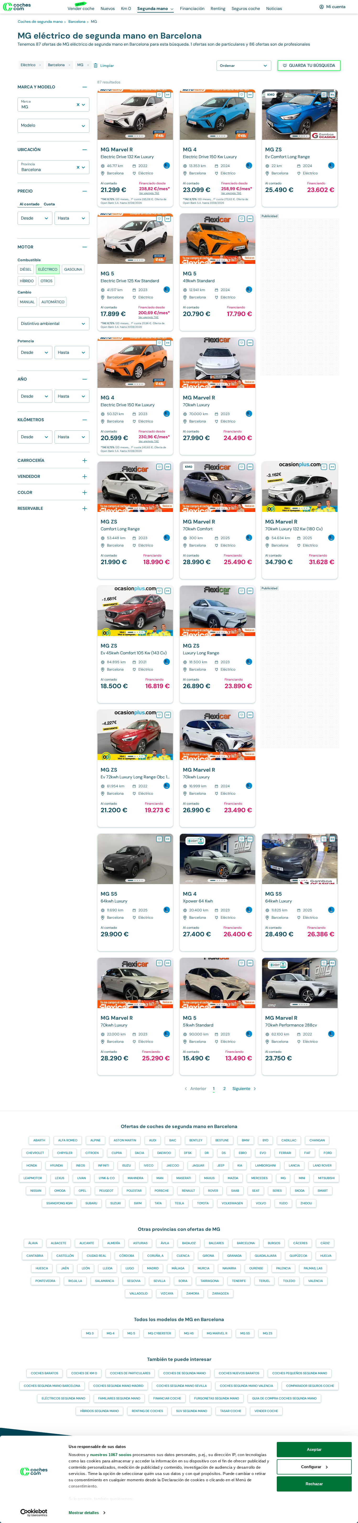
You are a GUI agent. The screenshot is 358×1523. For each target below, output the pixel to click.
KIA (239, 1165)
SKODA (300, 1191)
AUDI (152, 1140)
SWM (138, 1203)
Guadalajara (265, 1256)
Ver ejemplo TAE (149, 193)
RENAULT (188, 1191)
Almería (113, 1243)
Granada (234, 1256)
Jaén (65, 1268)
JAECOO (172, 1165)
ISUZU (126, 1165)
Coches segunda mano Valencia (246, 1386)
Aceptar (314, 1449)
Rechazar (314, 1484)
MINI (302, 1178)
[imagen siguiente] (169, 114)
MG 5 (131, 1333)
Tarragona (209, 1281)
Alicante (86, 1243)
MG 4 (110, 1333)
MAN (159, 1178)
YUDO (283, 1203)
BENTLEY (195, 1140)
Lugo (130, 1268)
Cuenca (183, 1256)
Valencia (315, 1281)
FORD (328, 1153)
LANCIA (294, 1165)
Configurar (311, 1467)
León (86, 1268)
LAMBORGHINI (265, 1165)
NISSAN (35, 1191)
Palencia (283, 1268)
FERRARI (285, 1153)
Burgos (274, 1243)
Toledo (289, 1281)
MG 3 (90, 1333)
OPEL (82, 1191)
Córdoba (126, 1256)
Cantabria (34, 1256)
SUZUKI (115, 1203)
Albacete (58, 1243)
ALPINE (95, 1140)
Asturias (140, 1243)
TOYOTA (203, 1203)
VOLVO (261, 1203)
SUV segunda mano (191, 1411)
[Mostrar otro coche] (135, 136)
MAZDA (233, 1178)
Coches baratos (44, 1373)
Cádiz (325, 1243)
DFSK (188, 1153)
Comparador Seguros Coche (310, 1386)
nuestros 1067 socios (111, 1454)
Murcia (203, 1268)
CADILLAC (288, 1140)
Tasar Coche (230, 1411)
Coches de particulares (130, 1373)
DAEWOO (164, 1153)
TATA (158, 1203)
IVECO (148, 1165)
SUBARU (91, 1203)
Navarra (229, 1268)
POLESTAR (134, 1191)
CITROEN (92, 1153)
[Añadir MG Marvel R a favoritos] (159, 95)
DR (207, 1153)
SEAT (255, 1191)
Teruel (264, 1281)
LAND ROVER (322, 1165)
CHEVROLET (35, 1153)
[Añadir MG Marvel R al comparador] (168, 95)
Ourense (256, 1268)
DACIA (139, 1153)
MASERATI (183, 1178)
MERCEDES (259, 1178)
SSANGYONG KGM (59, 1203)
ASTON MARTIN (125, 1140)
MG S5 (245, 1333)
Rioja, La (75, 1281)
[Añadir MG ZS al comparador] (332, 95)
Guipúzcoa (298, 1256)
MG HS (189, 1333)
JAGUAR (198, 1165)
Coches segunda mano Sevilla (181, 1386)
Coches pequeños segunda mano (299, 1373)
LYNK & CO (107, 1178)
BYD (265, 1140)
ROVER (213, 1191)
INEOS (80, 1165)
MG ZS (267, 1333)
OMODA (60, 1191)
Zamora (192, 1293)
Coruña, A (155, 1256)
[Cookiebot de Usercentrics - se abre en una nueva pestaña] (34, 1513)
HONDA (31, 1165)
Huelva (326, 1256)
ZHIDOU (306, 1203)
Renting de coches (147, 1411)
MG (283, 1178)
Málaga (178, 1268)
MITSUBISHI (326, 1178)
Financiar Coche (167, 1398)
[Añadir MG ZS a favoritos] (324, 95)
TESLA (179, 1203)
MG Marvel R (217, 1333)
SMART (323, 1191)
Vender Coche (266, 1411)
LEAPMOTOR (33, 1178)
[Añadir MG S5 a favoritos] (159, 839)
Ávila (165, 1243)
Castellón (65, 1256)
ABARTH (39, 1140)
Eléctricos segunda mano (63, 1398)
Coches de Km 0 (84, 1373)
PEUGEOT (106, 1191)
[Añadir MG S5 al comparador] (168, 839)
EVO (263, 1153)
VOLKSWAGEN (232, 1203)
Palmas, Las (313, 1268)
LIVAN (81, 1178)
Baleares (216, 1243)
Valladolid (138, 1293)
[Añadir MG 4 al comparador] (250, 95)
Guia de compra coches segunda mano (284, 1398)
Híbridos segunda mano (99, 1411)
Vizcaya (167, 1293)
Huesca (42, 1268)
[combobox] (22, 107)
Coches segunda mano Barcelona (52, 1386)
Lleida (107, 1268)
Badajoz (189, 1243)
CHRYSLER (64, 1153)
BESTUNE (222, 1140)
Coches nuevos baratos (239, 1373)
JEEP (220, 1165)
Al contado (30, 204)
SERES (277, 1191)
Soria (182, 1281)
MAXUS (209, 1178)
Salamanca (104, 1281)
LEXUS (59, 1178)
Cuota (49, 204)
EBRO (243, 1153)
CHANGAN (317, 1140)
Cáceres (300, 1243)
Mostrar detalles (84, 1512)
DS (224, 1153)
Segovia (133, 1281)
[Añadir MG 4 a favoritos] (241, 95)
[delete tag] (40, 65)
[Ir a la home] (17, 7)
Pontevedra (45, 1281)
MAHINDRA (135, 1178)
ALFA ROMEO (67, 1140)
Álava (33, 1243)
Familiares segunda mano (119, 1398)
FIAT (307, 1153)
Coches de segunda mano (184, 1373)
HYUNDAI (56, 1165)
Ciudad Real (96, 1256)
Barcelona (246, 1243)
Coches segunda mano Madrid (118, 1386)
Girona (208, 1256)
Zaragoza (220, 1293)
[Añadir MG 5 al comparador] (168, 219)
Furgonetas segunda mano (216, 1398)
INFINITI (103, 1165)
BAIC (172, 1140)
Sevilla (159, 1281)
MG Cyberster (159, 1333)
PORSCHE (162, 1191)
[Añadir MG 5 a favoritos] (159, 219)
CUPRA (117, 1153)
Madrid (153, 1268)
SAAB (235, 1191)
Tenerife (239, 1281)
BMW (245, 1140)
